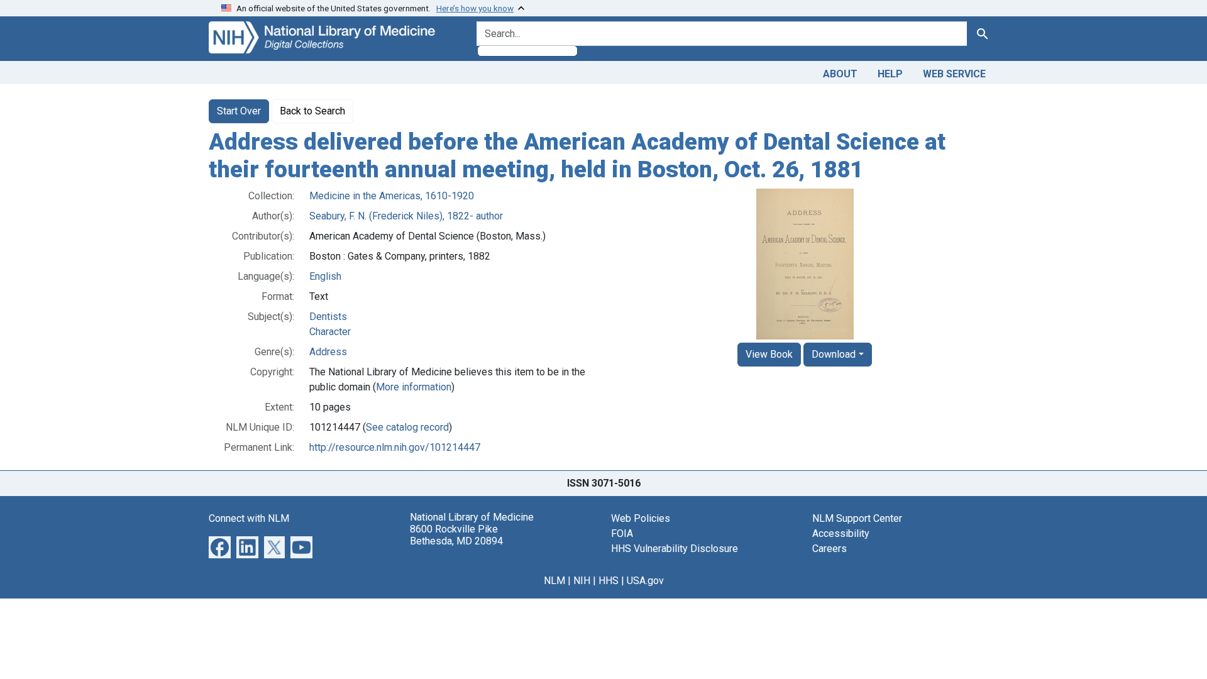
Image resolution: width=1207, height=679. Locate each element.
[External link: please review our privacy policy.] (220, 547)
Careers (829, 549)
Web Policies (640, 518)
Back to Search (312, 111)
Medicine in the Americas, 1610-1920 (391, 196)
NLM (554, 581)
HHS (608, 581)
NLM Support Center (857, 518)
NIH (581, 581)
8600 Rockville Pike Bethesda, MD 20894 (456, 535)
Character (330, 332)
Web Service (954, 74)
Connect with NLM (249, 518)
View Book (769, 354)
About (840, 74)
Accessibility (840, 533)
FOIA (622, 533)
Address (328, 352)
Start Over (239, 111)
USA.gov (645, 581)
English (325, 276)
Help (890, 74)
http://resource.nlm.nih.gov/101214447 (394, 447)
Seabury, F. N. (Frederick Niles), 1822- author (406, 216)
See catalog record (407, 427)
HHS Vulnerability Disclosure (674, 549)
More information (413, 387)
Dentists (328, 317)
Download (834, 354)
